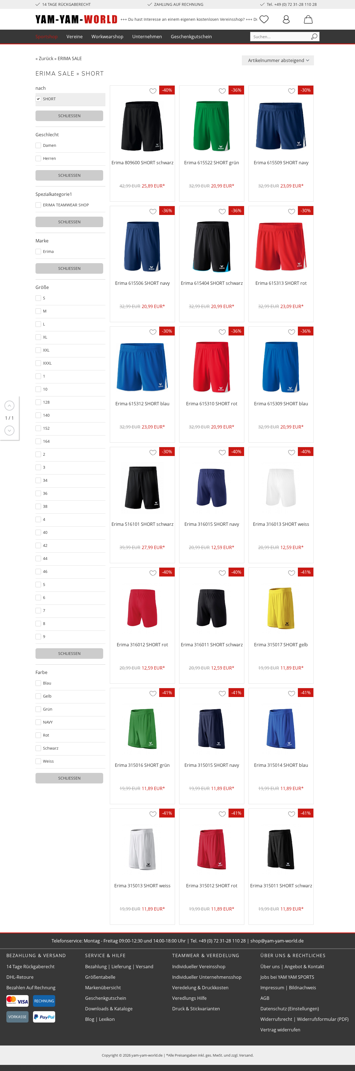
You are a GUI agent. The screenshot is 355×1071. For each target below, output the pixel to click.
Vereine (75, 37)
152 (46, 428)
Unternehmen (147, 37)
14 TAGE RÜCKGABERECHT (66, 4)
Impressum (272, 988)
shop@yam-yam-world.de (277, 941)
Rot (46, 735)
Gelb (47, 696)
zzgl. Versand (242, 1055)
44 (45, 558)
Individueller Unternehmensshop (207, 977)
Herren (49, 158)
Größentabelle (100, 977)
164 (46, 441)
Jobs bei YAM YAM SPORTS (287, 977)
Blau (47, 683)
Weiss (48, 761)
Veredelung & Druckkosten (200, 988)
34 (45, 480)
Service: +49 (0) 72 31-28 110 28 (32, 1068)
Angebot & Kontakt (304, 967)
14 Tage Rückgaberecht (30, 967)
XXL (46, 350)
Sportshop (47, 37)
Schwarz (51, 748)
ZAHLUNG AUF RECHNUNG (178, 4)
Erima (48, 251)
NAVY (48, 722)
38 (45, 506)
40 (45, 532)
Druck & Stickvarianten (196, 1009)
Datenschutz (273, 1009)
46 (45, 571)
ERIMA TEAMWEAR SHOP (66, 204)
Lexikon (107, 1019)
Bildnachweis (302, 988)
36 (45, 493)
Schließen (69, 115)
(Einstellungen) (303, 1009)
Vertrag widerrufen (280, 1030)
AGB (264, 998)
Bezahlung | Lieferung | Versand (119, 967)
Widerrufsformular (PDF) (323, 1019)
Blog (89, 1019)
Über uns (270, 967)
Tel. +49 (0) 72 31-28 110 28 (292, 4)
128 (46, 402)
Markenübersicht (103, 988)
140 (46, 415)
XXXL (47, 363)
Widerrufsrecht (276, 1019)
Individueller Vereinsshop (198, 967)
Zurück (46, 58)
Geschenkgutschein (191, 37)
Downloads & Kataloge (109, 1009)
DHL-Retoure (20, 977)
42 (45, 545)
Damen (49, 145)
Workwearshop (107, 37)
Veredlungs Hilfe (189, 998)
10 (45, 389)
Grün (47, 709)
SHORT (49, 98)
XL (45, 337)
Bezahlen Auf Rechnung (30, 988)
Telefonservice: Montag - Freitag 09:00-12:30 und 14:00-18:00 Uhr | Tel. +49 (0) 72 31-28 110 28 (149, 941)
